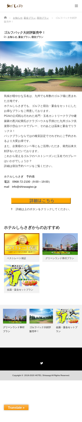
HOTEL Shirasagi (43, 375)
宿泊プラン (37, 37)
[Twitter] (41, 362)
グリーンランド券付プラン (59, 258)
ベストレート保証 (16, 258)
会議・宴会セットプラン (20, 289)
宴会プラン (24, 37)
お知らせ (12, 37)
